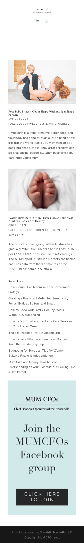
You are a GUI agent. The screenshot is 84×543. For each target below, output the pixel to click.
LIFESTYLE (55, 230)
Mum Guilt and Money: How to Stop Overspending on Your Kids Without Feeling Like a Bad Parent (41, 367)
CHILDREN (36, 230)
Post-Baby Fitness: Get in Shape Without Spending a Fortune (41, 113)
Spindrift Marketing (54, 532)
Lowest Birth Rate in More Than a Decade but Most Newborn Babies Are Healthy (40, 219)
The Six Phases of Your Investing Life (34, 333)
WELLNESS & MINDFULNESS (49, 123)
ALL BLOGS (18, 123)
